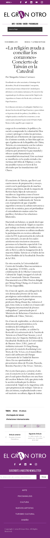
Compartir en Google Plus (38, 426)
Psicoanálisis (25, 496)
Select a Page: (13, 29)
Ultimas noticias (38, 42)
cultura (23, 411)
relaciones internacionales (18, 419)
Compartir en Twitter (25, 426)
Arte (15, 411)
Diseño (25, 520)
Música (27, 42)
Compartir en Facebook (11, 426)
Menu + (9, 2)
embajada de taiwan (16, 415)
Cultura (24, 502)
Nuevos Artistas (24, 508)
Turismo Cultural (25, 514)
